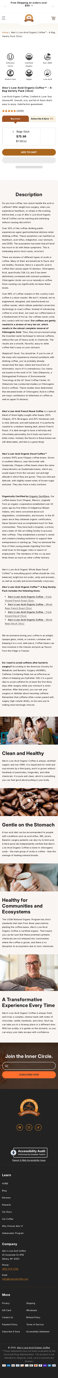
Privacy (6, 1303)
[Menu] (3, 18)
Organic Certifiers (39, 496)
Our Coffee (7, 1219)
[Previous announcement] (5, 6)
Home (5, 32)
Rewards (6, 1205)
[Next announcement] (53, 6)
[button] (29, 160)
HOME (5, 1183)
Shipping (30, 1303)
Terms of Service (35, 1324)
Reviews (6, 1197)
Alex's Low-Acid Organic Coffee (33, 1347)
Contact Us (7, 1317)
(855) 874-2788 (10, 1269)
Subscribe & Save (11, 1331)
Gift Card (6, 1310)
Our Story (7, 1212)
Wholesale (31, 1310)
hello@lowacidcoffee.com (15, 1279)
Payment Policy (9, 1324)
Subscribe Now (29, 1074)
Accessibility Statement (38, 1331)
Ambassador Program (13, 1233)
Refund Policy (33, 1317)
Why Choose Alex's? (12, 1226)
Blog (4, 1190)
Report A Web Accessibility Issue (28, 1160)
